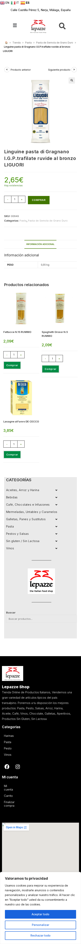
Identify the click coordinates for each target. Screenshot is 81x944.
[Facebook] (7, 767)
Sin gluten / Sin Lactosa (23, 541)
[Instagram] (18, 767)
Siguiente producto (59, 69)
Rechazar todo (40, 935)
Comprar (39, 200)
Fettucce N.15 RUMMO (17, 331)
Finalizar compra (5, 803)
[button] (15, 25)
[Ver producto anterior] (7, 69)
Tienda (16, 42)
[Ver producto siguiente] (74, 69)
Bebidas (12, 497)
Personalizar (40, 924)
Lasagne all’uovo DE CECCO (21, 421)
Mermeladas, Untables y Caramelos (31, 512)
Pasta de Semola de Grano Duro (54, 42)
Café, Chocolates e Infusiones (28, 504)
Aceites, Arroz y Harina (22, 490)
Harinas (5, 736)
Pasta (28, 42)
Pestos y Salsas (17, 534)
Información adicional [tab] (40, 244)
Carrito (5, 796)
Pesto (5, 748)
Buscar (11, 612)
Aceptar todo (40, 914)
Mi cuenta (5, 787)
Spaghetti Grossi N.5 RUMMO (55, 333)
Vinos (10, 548)
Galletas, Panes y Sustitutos (26, 519)
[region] (40, 908)
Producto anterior (21, 69)
